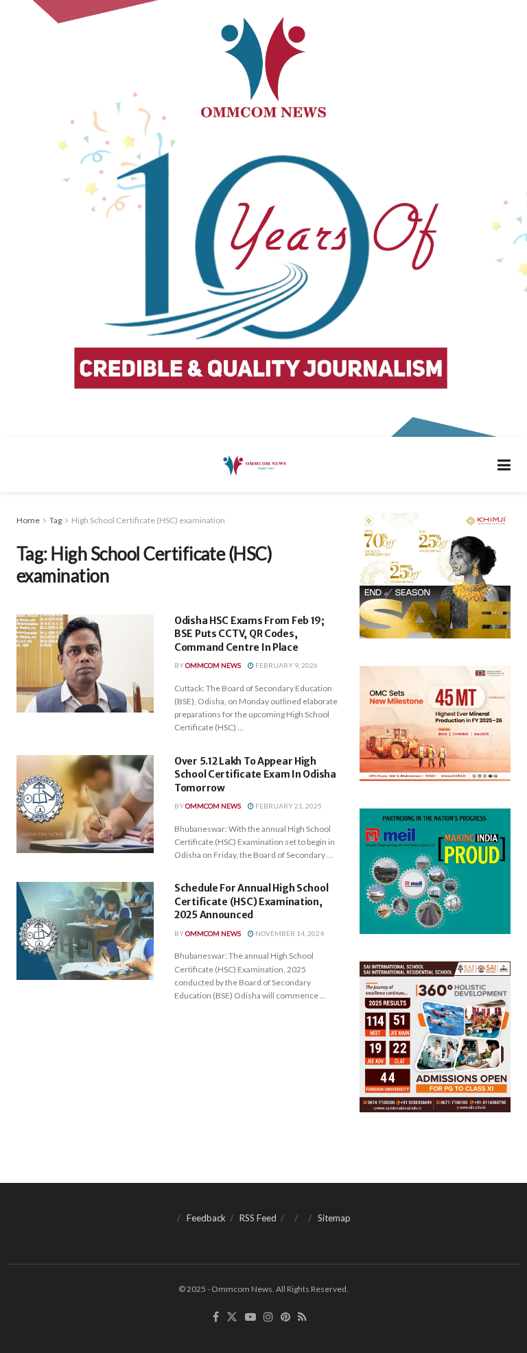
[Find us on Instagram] (268, 1317)
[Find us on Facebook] (216, 1317)
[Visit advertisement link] (263, 218)
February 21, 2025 (288, 806)
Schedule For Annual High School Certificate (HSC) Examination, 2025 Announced (251, 901)
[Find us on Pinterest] (285, 1317)
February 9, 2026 (286, 665)
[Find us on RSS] (302, 1317)
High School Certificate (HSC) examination (148, 520)
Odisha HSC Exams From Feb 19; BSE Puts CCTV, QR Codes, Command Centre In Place (249, 634)
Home (28, 520)
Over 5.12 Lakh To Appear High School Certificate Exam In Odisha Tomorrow (255, 774)
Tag (55, 520)
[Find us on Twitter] (231, 1317)
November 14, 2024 (289, 933)
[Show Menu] (504, 464)
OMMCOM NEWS (213, 665)
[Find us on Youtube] (250, 1317)
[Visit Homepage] (254, 465)
